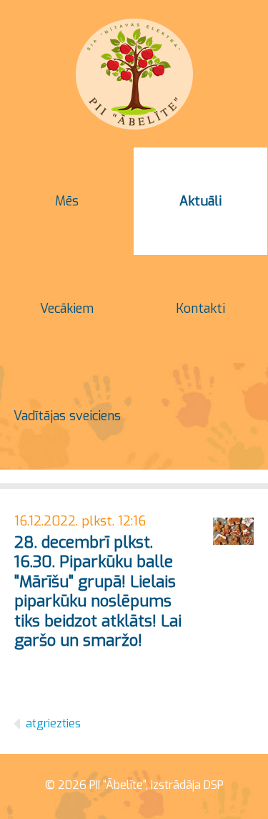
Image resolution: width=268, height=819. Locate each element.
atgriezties (53, 723)
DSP (214, 785)
